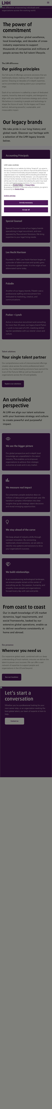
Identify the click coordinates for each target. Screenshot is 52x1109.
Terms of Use (19, 189)
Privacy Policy (29, 185)
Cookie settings (10, 196)
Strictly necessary (26, 203)
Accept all (26, 210)
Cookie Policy (17, 185)
